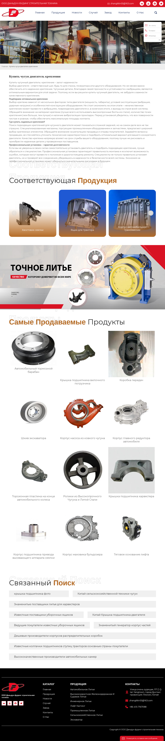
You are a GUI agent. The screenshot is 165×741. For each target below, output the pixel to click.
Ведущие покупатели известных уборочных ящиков (49, 625)
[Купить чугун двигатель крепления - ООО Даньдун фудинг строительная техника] (13, 12)
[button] (150, 213)
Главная (5, 66)
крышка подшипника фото (32, 593)
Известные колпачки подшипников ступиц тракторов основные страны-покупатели (71, 646)
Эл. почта (152, 26)
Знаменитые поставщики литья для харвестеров (47, 604)
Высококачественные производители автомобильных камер (55, 656)
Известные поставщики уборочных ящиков (43, 614)
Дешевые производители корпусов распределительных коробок (58, 635)
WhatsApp (152, 36)
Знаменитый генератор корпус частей (125, 625)
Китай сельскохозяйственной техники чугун (108, 593)
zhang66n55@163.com (122, 3)
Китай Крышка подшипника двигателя (118, 614)
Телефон (152, 31)
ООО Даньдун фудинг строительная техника (29, 3)
